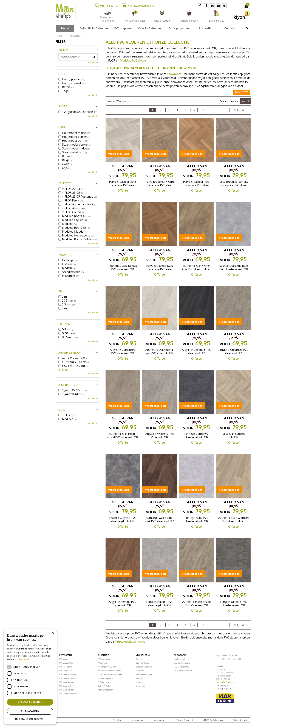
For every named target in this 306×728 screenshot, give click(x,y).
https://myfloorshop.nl (130, 641)
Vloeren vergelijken (105, 690)
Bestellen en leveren (144, 667)
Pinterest (200, 6)
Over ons (139, 659)
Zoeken (63, 49)
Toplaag (64, 323)
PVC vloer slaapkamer (67, 678)
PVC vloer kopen (104, 682)
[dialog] (30, 676)
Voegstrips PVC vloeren (107, 667)
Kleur (62, 127)
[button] (30, 719)
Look (61, 73)
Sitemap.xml (140, 686)
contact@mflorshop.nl (141, 5)
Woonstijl (65, 254)
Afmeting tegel (68, 384)
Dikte (61, 291)
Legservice (140, 671)
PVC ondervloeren (105, 659)
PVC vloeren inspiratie (68, 694)
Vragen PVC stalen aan (183, 671)
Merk (61, 409)
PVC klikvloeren (65, 667)
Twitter (224, 6)
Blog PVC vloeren (142, 663)
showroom (174, 74)
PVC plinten (102, 663)
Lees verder (24, 659)
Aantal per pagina (229, 101)
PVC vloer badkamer (67, 682)
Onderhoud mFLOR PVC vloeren (110, 674)
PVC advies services (181, 667)
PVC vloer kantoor (66, 690)
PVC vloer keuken (66, 686)
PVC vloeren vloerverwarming (109, 671)
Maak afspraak (179, 659)
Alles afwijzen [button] (30, 711)
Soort (62, 106)
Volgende (239, 110)
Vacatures (139, 682)
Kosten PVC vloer (104, 686)
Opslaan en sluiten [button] (30, 701)
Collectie (64, 183)
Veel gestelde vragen (144, 674)
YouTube (218, 6)
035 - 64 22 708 (109, 5)
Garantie (139, 678)
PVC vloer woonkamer (68, 674)
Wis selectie (93, 63)
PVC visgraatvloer (66, 663)
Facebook (206, 6)
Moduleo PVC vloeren (134, 60)
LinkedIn (212, 6)
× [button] (52, 633)
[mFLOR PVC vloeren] (66, 12)
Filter (61, 41)
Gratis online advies (182, 663)
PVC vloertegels (65, 671)
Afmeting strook (69, 352)
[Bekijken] (246, 6)
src (246, 28)
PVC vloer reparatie (105, 678)
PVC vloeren (64, 659)
